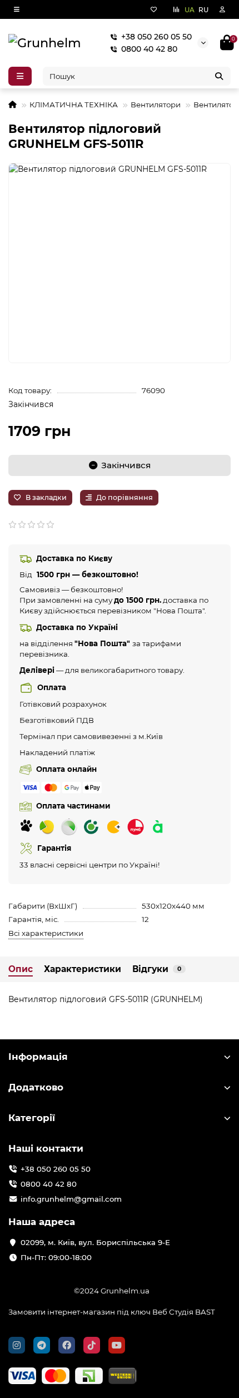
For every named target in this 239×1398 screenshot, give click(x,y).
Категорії (31, 1117)
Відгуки (156, 969)
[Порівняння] (176, 9)
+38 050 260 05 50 (156, 37)
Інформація (38, 1056)
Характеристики (82, 969)
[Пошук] (219, 76)
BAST (205, 1311)
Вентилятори (156, 104)
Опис (20, 969)
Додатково (35, 1087)
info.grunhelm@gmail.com (71, 1198)
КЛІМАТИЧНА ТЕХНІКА (73, 104)
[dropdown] (16, 9)
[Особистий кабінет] (222, 9)
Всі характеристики (45, 933)
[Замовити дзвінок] (233, 1383)
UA (190, 10)
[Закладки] (153, 9)
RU (203, 10)
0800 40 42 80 (149, 49)
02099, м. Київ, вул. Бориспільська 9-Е (95, 1242)
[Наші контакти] (201, 1379)
